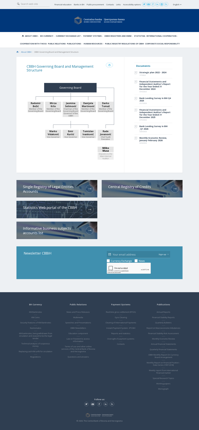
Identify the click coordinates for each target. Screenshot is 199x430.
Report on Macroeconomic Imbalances (163, 328)
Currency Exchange (121, 261)
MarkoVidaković (53, 133)
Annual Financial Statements (163, 344)
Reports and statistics (120, 333)
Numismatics (35, 328)
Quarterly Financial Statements (163, 349)
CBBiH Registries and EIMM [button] (117, 36)
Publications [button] (74, 43)
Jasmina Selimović (70, 105)
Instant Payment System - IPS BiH (120, 328)
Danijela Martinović (88, 105)
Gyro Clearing (121, 317)
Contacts (110, 4)
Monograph (163, 389)
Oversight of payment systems (120, 338)
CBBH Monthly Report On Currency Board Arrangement (163, 356)
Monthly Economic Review (163, 338)
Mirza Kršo (53, 105)
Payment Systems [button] (92, 36)
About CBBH (26, 52)
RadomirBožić (36, 105)
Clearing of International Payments (120, 322)
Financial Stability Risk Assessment (163, 333)
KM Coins (35, 317)
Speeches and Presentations (78, 322)
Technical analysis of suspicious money (35, 344)
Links (118, 4)
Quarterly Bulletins (163, 322)
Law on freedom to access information (78, 340)
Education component (78, 333)
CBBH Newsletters (78, 328)
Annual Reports (163, 312)
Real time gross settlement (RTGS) (121, 312)
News (142, 261)
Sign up (162, 254)
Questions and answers (78, 356)
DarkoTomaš (106, 105)
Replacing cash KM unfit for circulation (35, 351)
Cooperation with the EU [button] (33, 43)
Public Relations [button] (57, 43)
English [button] (176, 4)
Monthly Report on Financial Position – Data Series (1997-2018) (163, 363)
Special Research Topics (163, 378)
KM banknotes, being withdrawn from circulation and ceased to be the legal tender (35, 336)
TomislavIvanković (88, 133)
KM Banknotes (35, 312)
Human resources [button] (93, 43)
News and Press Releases (78, 312)
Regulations (35, 356)
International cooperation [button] (161, 36)
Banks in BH (79, 4)
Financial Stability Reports (163, 317)
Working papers (163, 383)
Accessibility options (132, 4)
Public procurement (95, 4)
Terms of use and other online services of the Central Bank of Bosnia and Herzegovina (78, 349)
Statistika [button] (139, 36)
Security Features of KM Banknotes (35, 322)
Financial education (63, 4)
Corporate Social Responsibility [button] (162, 43)
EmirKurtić (70, 133)
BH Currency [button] (46, 36)
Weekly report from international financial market (163, 371)
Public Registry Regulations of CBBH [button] (124, 43)
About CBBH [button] (31, 36)
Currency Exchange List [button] (68, 36)
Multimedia (78, 317)
